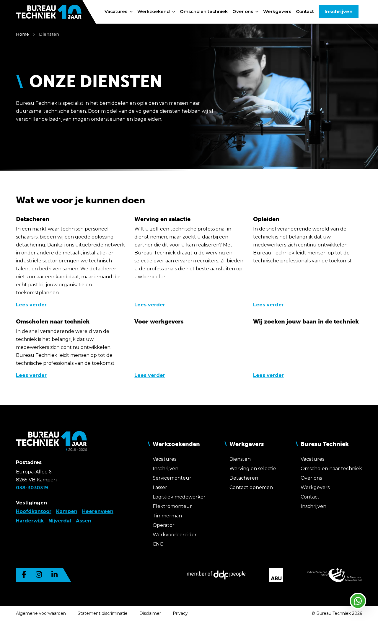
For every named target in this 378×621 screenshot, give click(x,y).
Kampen (66, 511)
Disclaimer (150, 613)
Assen (83, 521)
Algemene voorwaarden (41, 613)
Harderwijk (30, 521)
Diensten (49, 34)
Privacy (180, 613)
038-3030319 (32, 488)
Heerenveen (97, 511)
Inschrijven (339, 11)
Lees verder (31, 305)
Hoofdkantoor (33, 511)
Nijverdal (59, 521)
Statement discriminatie (103, 613)
